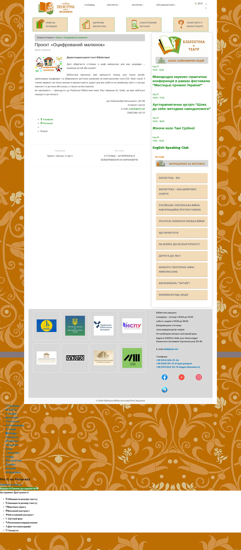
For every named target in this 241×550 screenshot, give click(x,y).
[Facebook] (162, 382)
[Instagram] (196, 382)
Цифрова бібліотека (99, 25)
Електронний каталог (148, 25)
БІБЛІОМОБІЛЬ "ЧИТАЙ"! (174, 283)
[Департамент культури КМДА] (46, 339)
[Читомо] (75, 372)
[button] (19, 488)
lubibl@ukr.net (171, 349)
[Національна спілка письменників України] (132, 339)
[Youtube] (179, 382)
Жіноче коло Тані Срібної (174, 128)
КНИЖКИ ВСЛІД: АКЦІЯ (173, 294)
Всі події (159, 157)
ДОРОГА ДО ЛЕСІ (169, 255)
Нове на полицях (51, 25)
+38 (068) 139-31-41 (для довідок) (174, 363)
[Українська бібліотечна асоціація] (103, 339)
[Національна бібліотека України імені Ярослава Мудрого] (103, 372)
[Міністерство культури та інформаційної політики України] (75, 339)
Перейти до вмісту (11, 484)
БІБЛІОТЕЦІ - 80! (169, 177)
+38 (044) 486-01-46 (167, 360)
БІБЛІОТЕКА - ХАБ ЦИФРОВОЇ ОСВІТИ (177, 191)
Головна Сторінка (45, 37)
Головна (89, 5)
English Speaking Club (171, 148)
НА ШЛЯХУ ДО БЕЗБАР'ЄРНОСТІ (179, 244)
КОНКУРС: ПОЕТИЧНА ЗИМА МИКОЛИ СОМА (176, 269)
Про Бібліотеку (165, 5)
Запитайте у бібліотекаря (195, 25)
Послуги (112, 5)
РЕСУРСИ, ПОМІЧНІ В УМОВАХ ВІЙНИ (181, 221)
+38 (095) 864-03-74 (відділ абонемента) (178, 367)
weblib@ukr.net (137, 109)
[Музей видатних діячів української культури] (46, 372)
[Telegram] (161, 394)
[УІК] (132, 372)
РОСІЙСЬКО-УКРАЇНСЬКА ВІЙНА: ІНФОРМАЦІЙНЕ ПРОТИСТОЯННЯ (180, 207)
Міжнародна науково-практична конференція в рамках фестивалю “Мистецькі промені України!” (181, 81)
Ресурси (137, 5)
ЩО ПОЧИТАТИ (168, 232)
